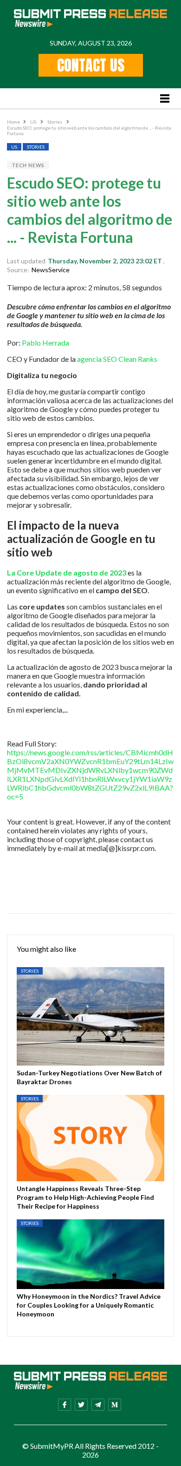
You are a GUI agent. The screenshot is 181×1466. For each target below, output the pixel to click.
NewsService (51, 270)
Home (13, 121)
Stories (55, 121)
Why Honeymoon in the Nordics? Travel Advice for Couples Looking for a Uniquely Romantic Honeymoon (89, 1305)
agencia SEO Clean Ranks (117, 358)
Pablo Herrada (45, 342)
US (33, 121)
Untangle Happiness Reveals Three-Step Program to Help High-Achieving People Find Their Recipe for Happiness (85, 1197)
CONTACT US (90, 65)
